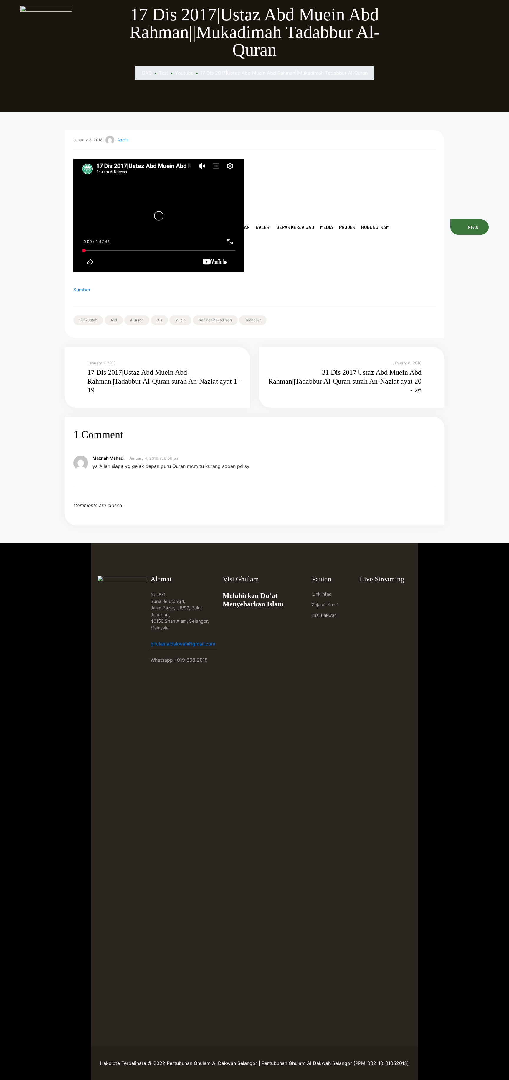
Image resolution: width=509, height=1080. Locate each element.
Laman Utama (135, 227)
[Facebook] (366, 595)
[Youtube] (379, 595)
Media (326, 227)
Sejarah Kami (325, 604)
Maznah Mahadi (108, 458)
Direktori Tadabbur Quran (220, 227)
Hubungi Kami (376, 227)
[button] (469, 227)
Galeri (263, 227)
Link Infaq (321, 593)
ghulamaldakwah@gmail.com (184, 644)
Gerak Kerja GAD (295, 227)
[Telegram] (393, 595)
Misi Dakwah (324, 615)
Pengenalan (170, 227)
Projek (347, 227)
